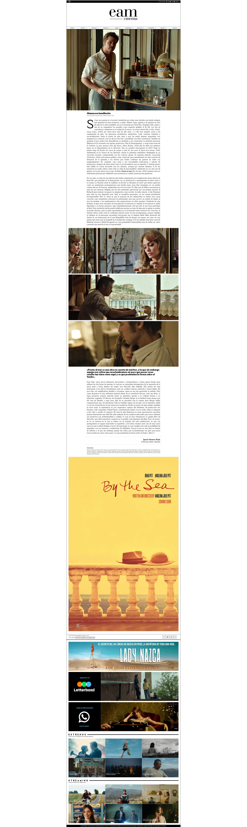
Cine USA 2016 (87, 637)
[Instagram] (171, 637)
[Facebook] (164, 637)
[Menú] (69, 1)
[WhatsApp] (175, 637)
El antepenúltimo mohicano (93, 5)
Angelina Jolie (79, 637)
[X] (167, 637)
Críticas (93, 637)
